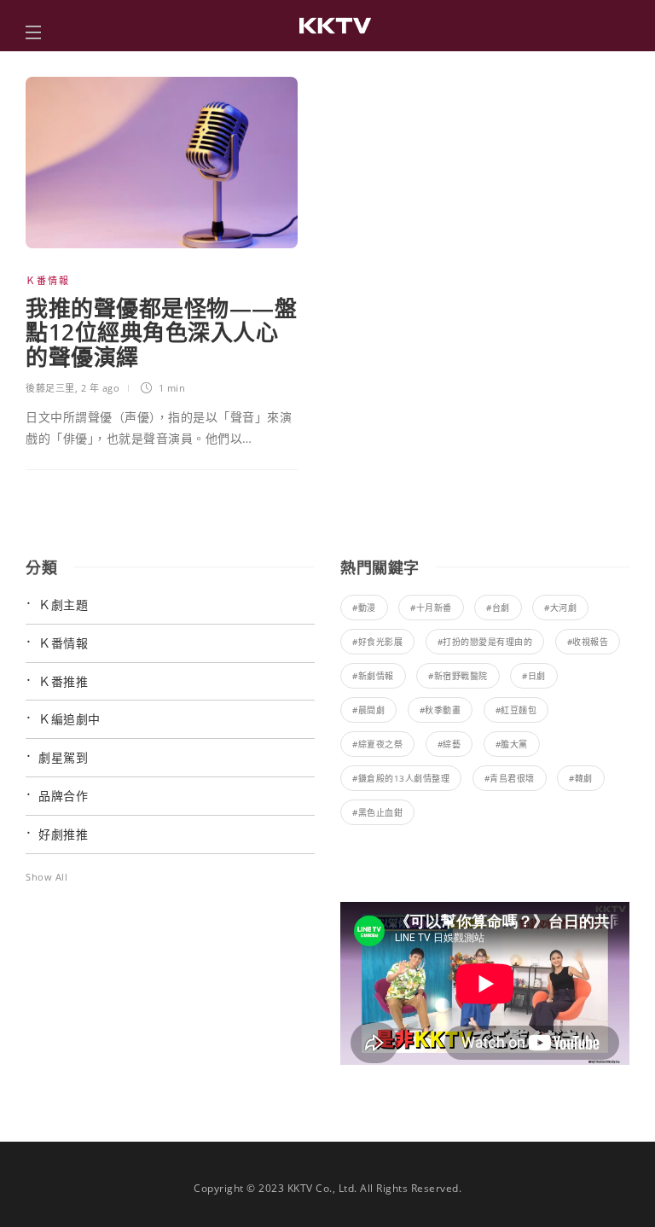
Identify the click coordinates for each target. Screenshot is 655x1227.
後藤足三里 (50, 387)
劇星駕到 (63, 757)
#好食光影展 (377, 642)
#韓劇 (581, 778)
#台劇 (498, 608)
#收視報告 (588, 642)
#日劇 (534, 676)
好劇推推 (63, 834)
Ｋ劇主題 (63, 604)
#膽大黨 (512, 744)
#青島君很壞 (509, 778)
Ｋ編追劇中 (69, 719)
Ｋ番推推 (63, 681)
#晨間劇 (368, 710)
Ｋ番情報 (48, 280)
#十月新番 (431, 608)
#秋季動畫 (440, 710)
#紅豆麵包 (516, 710)
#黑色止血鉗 (377, 812)
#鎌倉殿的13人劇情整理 (400, 778)
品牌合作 (63, 796)
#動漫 (364, 608)
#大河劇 (560, 608)
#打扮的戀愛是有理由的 (485, 642)
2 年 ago (100, 387)
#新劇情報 (373, 676)
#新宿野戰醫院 (458, 676)
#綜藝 (449, 744)
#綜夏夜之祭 (377, 744)
